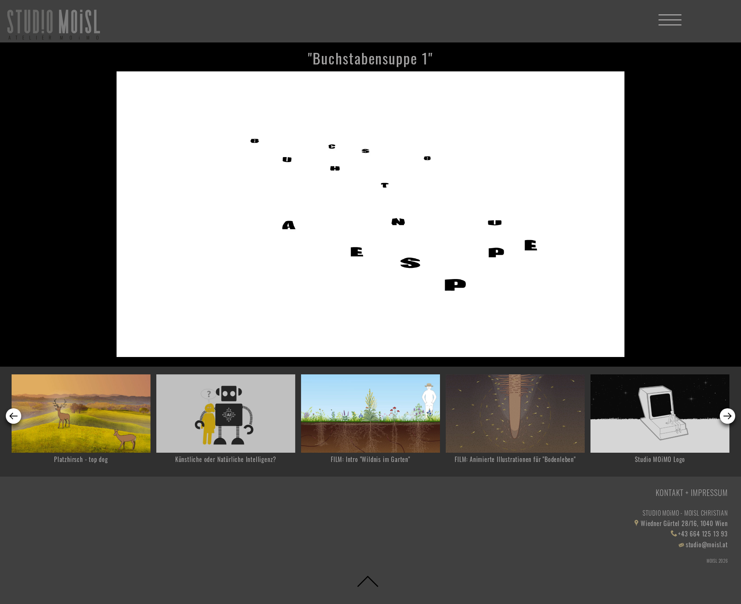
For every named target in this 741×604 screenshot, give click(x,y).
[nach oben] (368, 582)
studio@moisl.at (707, 544)
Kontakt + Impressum (692, 492)
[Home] (53, 25)
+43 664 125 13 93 (703, 533)
